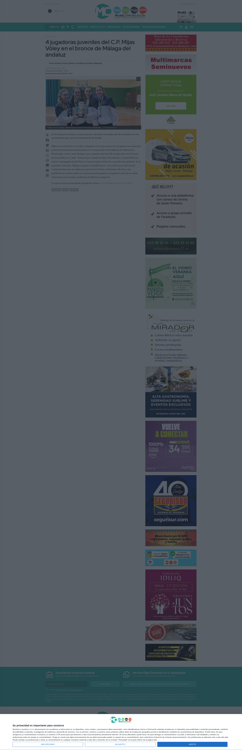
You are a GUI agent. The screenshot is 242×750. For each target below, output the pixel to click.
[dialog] (121, 732)
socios (31, 729)
